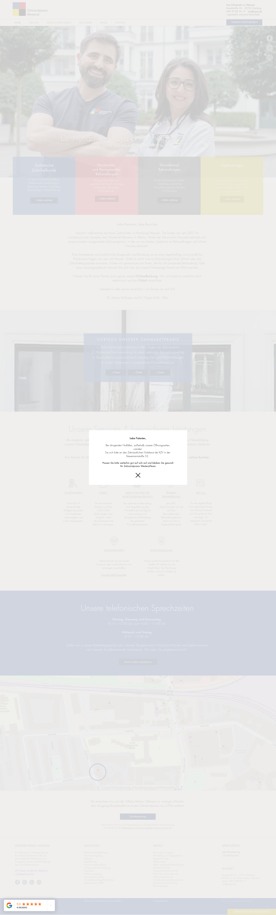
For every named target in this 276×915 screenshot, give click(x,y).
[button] (138, 475)
